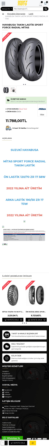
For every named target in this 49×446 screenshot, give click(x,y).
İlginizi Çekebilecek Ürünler (17, 276)
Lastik (31, 14)
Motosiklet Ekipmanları (16, 14)
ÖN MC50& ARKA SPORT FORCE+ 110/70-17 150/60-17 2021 (36, 312)
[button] (23, 84)
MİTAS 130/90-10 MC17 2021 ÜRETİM (12, 312)
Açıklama (7, 138)
